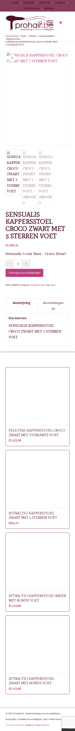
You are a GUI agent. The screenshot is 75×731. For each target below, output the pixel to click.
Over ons (44, 3)
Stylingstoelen (38, 285)
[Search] (39, 23)
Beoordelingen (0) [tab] (53, 305)
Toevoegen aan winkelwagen (24, 273)
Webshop (28, 3)
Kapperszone (31, 8)
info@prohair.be (40, 725)
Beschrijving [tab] (21, 303)
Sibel (52, 285)
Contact (60, 3)
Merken (49, 8)
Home (15, 3)
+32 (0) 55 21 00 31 (15, 725)
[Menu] (48, 23)
